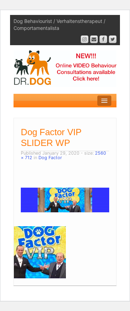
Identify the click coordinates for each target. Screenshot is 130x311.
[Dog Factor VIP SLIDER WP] (65, 200)
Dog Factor (50, 157)
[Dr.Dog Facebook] (103, 39)
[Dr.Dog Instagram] (84, 39)
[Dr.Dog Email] (94, 39)
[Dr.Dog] (65, 68)
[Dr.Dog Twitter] (112, 39)
